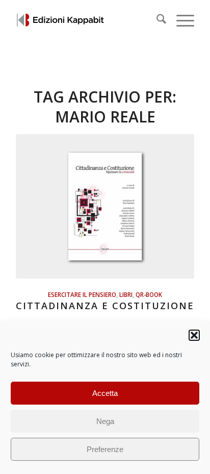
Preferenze (105, 449)
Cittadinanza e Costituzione (105, 306)
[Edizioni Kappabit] (87, 20)
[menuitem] (156, 20)
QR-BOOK (149, 294)
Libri (126, 294)
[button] (194, 335)
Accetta (105, 393)
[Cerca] (156, 20)
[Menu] (180, 20)
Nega (105, 421)
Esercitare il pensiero (82, 294)
